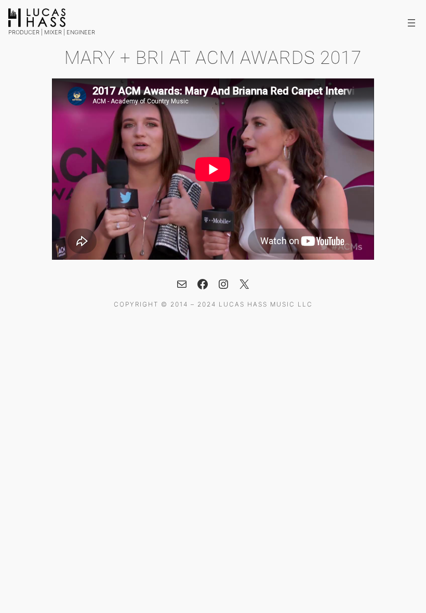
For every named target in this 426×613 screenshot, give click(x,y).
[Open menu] (411, 23)
